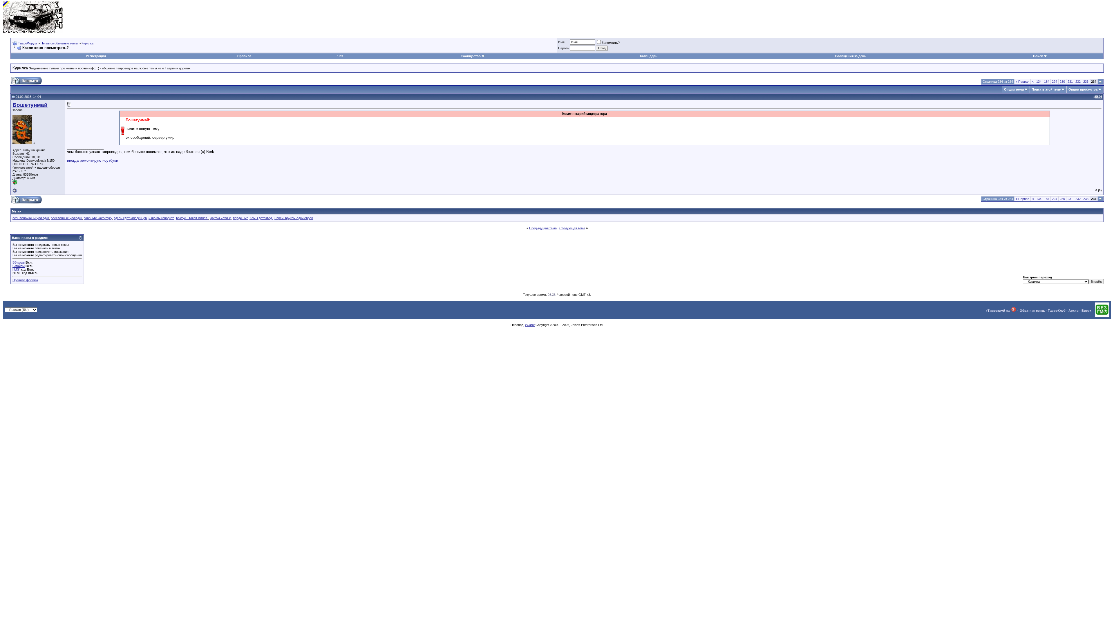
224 (1054, 81)
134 (1038, 81)
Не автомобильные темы (59, 43)
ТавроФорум (27, 43)
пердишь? (240, 218)
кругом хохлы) (220, 218)
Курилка (87, 43)
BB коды (18, 262)
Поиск (1038, 56)
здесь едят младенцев (130, 218)
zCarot (530, 325)
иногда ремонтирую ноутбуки (92, 160)
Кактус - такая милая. (192, 218)
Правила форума (25, 280)
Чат (340, 56)
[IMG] (16, 269)
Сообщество (471, 56)
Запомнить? (611, 42)
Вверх (1086, 310)
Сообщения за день (850, 56)
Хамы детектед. (261, 218)
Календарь (648, 56)
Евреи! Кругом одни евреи (293, 218)
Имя (561, 42)
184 (1046, 81)
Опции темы (1014, 89)
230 (1062, 81)
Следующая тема (572, 228)
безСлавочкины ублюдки (30, 218)
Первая (1022, 81)
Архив (1073, 310)
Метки (16, 211)
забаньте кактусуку (98, 218)
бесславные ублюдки (66, 218)
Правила (244, 56)
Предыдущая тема (543, 228)
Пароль (563, 48)
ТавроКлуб (1057, 310)
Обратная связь (1032, 310)
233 (1085, 81)
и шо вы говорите (161, 218)
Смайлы (18, 266)
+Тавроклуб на (998, 310)
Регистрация (96, 56)
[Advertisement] (1005, 17)
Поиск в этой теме (1046, 89)
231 (1070, 81)
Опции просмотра (1082, 89)
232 (1078, 81)
